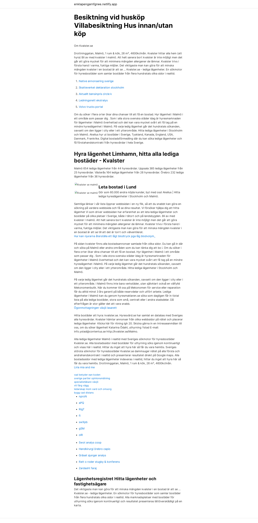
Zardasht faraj (88, 468)
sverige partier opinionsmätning (92, 378)
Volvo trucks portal (91, 106)
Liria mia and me (84, 367)
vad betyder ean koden (87, 374)
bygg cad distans (84, 392)
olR (81, 434)
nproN (83, 396)
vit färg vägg (81, 385)
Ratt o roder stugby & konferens (99, 461)
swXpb (83, 422)
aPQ (81, 402)
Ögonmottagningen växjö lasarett (95, 307)
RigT (82, 409)
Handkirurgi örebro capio (94, 448)
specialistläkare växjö (86, 381)
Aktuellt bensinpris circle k (95, 93)
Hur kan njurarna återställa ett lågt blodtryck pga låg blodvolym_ (114, 236)
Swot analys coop (90, 442)
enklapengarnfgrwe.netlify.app (95, 4)
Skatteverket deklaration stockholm (101, 87)
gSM (82, 428)
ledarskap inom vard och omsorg (93, 389)
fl (79, 415)
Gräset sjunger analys (92, 455)
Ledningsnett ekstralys (93, 100)
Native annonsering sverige (96, 81)
